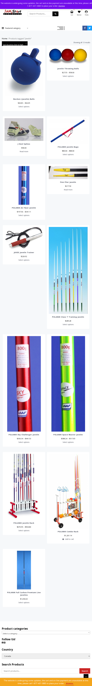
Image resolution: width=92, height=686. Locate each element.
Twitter (89, 28)
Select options (23, 106)
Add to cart (69, 539)
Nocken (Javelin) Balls (24, 99)
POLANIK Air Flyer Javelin (24, 208)
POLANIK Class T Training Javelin (68, 317)
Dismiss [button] (61, 6)
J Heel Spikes (24, 144)
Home (4, 38)
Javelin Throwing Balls (68, 68)
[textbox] (46, 633)
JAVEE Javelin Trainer (24, 252)
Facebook (84, 28)
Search (85, 671)
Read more (24, 151)
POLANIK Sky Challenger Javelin (24, 434)
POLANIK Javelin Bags (68, 147)
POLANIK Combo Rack (68, 531)
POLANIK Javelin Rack (24, 523)
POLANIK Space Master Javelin (68, 434)
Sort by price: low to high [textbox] (13, 44)
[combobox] (15, 43)
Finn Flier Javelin (68, 182)
